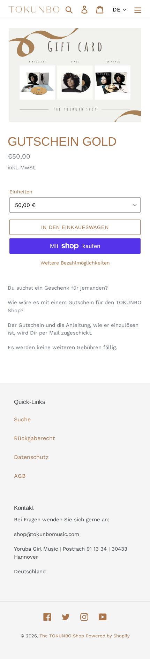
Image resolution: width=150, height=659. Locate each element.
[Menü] (137, 9)
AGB (19, 476)
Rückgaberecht (34, 438)
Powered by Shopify (108, 635)
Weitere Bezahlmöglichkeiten (75, 263)
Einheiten (20, 191)
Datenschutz (31, 457)
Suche (22, 419)
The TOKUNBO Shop (61, 635)
